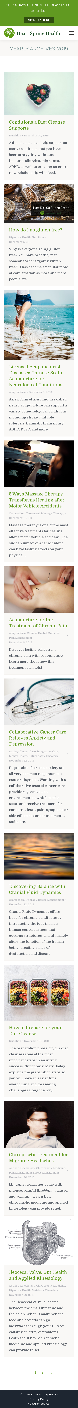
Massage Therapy (52, 513)
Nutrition (15, 135)
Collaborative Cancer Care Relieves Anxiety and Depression (37, 738)
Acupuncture (17, 392)
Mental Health (18, 756)
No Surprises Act (39, 1403)
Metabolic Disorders (45, 1290)
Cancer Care (28, 751)
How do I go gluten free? (35, 229)
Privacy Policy (39, 1399)
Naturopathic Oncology (43, 756)
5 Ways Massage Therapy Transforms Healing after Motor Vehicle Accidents (37, 499)
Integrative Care (47, 751)
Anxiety (14, 751)
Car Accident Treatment (24, 513)
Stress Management (51, 899)
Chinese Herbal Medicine (43, 633)
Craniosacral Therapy (23, 899)
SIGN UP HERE (39, 20)
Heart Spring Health (44, 1394)
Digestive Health (20, 237)
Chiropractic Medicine (50, 1168)
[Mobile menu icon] (71, 33)
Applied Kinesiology (22, 1168)
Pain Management (20, 637)
